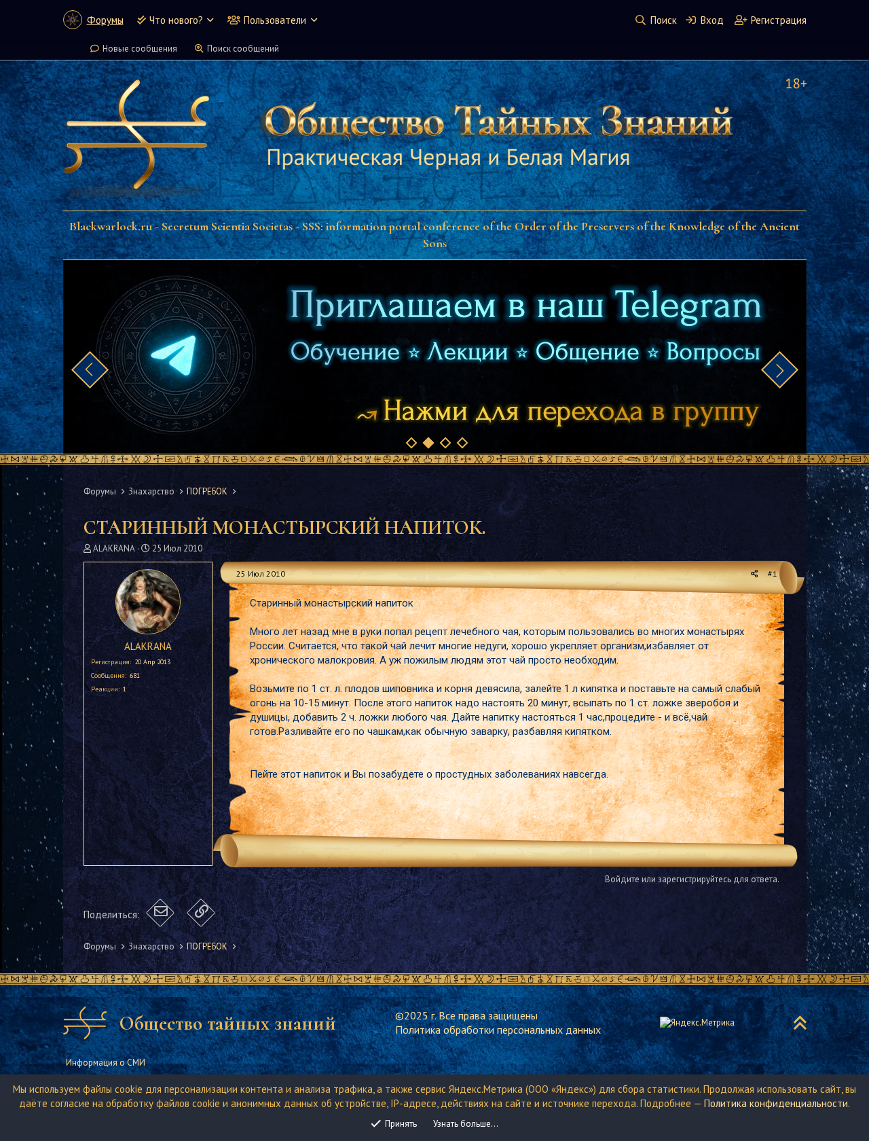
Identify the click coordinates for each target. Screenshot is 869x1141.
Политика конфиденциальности (776, 1103)
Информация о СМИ (105, 1062)
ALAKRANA (114, 548)
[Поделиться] (754, 574)
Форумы (105, 20)
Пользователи (275, 20)
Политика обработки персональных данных (498, 1029)
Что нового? (176, 20)
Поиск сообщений (243, 48)
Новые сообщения (140, 48)
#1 (772, 573)
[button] (210, 20)
